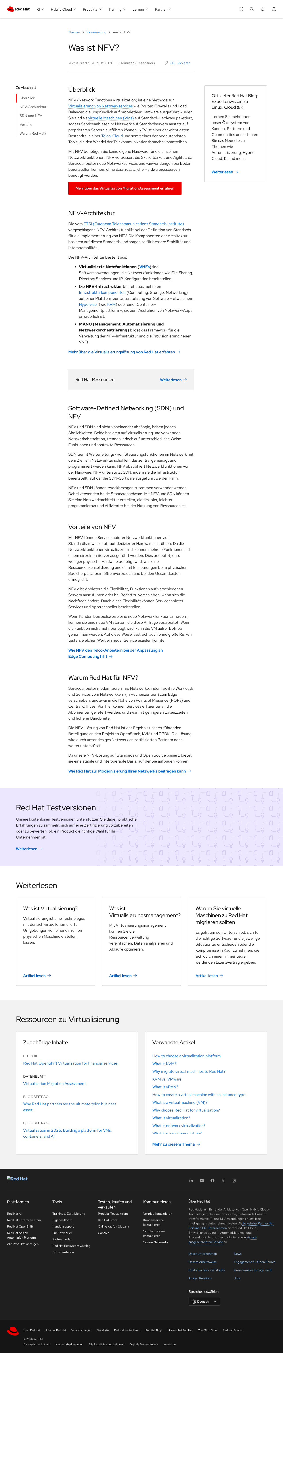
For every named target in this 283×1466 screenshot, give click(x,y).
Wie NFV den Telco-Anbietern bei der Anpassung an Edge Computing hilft (115, 653)
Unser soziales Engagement (253, 1270)
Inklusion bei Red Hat (180, 1330)
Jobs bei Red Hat (55, 1330)
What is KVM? (164, 1063)
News (237, 1254)
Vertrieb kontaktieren (157, 1214)
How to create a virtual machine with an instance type (198, 1094)
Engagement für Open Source (254, 1262)
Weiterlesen (171, 379)
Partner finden (62, 1239)
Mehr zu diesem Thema (173, 1144)
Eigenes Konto (62, 1220)
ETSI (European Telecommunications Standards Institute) (134, 223)
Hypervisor (88, 304)
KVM (111, 304)
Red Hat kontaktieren (127, 1330)
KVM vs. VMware (167, 1079)
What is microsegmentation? (177, 1133)
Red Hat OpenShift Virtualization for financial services (70, 1063)
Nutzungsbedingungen (69, 1344)
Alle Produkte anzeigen (23, 1244)
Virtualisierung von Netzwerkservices (100, 105)
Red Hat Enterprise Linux (24, 1220)
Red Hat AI (14, 1214)
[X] (223, 1182)
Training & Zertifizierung (68, 1214)
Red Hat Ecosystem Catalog (71, 1246)
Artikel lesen (34, 975)
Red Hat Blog (153, 1330)
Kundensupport (63, 1226)
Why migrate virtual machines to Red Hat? (189, 1071)
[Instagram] (233, 1182)
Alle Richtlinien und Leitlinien (106, 1344)
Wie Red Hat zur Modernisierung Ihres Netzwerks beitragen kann (127, 771)
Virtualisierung (96, 32)
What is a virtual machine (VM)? (179, 1102)
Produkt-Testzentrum (113, 1214)
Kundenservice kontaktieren (153, 1222)
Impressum (170, 1344)
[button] (177, 63)
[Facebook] (212, 1182)
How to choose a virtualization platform (186, 1055)
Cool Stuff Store (208, 1330)
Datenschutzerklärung (36, 1344)
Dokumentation (63, 1252)
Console (103, 1233)
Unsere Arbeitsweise (203, 1262)
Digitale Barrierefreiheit (144, 1344)
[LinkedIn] (191, 1182)
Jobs (237, 1278)
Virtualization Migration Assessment (54, 1083)
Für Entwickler (62, 1233)
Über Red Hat (31, 1330)
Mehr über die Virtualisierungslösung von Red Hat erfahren (121, 351)
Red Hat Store (107, 1220)
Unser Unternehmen (203, 1254)
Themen (74, 32)
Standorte (103, 1330)
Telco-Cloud (112, 135)
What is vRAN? (165, 1086)
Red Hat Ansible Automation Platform (21, 1235)
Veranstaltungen (81, 1330)
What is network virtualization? (178, 1125)
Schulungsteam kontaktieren (154, 1233)
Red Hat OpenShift (20, 1226)
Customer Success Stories (207, 1270)
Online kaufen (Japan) (113, 1226)
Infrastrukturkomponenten (102, 292)
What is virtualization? (171, 1117)
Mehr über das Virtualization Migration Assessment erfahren (125, 188)
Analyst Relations (200, 1278)
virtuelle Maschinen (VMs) (111, 117)
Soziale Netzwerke (155, 1242)
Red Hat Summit (233, 1330)
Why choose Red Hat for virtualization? (186, 1110)
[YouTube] (202, 1182)
